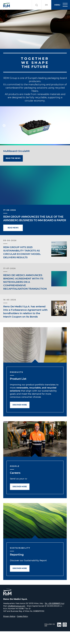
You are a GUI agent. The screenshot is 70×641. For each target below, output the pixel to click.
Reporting (17, 554)
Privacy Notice (9, 616)
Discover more (20, 405)
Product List (18, 378)
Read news (13, 228)
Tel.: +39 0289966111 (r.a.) (54, 603)
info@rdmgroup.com (16, 606)
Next (66, 125)
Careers (15, 472)
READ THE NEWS (13, 158)
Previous (4, 125)
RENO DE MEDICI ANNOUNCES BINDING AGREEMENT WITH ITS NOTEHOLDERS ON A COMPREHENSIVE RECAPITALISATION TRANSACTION (25, 282)
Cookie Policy (22, 616)
